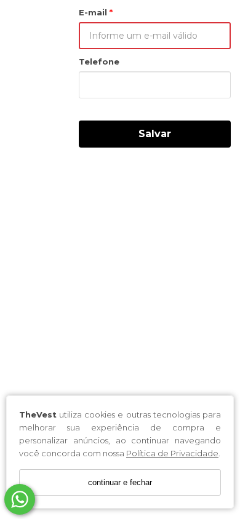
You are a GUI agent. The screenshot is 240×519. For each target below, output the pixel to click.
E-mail (94, 12)
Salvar (154, 134)
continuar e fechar (120, 482)
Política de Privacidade (172, 453)
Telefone (99, 61)
